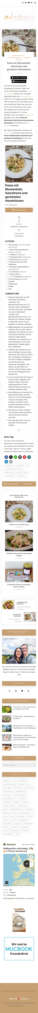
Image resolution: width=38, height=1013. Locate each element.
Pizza (12, 816)
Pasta (19, 472)
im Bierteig (8, 133)
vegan (5, 830)
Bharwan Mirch (25, 96)
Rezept (26, 472)
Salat (14, 820)
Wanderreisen (8, 834)
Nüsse (20, 469)
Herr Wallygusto (11, 484)
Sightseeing (7, 823)
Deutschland (8, 791)
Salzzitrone (9, 476)
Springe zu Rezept (19, 78)
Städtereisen (28, 823)
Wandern (25, 830)
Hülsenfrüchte (8, 798)
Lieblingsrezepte (14, 57)
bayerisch (6, 780)
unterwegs (24, 827)
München (6, 813)
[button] (6, 457)
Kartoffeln (7, 802)
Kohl (28, 465)
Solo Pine (27, 1005)
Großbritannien (20, 795)
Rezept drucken (19, 81)
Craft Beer (7, 788)
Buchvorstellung (9, 784)
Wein (17, 834)
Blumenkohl (9, 465)
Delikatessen (28, 788)
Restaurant (21, 816)
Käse (13, 805)
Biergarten (23, 780)
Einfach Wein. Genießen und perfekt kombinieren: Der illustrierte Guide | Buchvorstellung (24, 737)
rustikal (6, 820)
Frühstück (7, 795)
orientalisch (9, 472)
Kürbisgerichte (16, 809)
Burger (21, 784)
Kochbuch (25, 802)
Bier (14, 780)
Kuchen (5, 805)
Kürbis (5, 809)
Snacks (17, 823)
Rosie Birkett (29, 115)
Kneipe (16, 802)
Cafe (29, 784)
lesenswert (29, 809)
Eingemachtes (21, 791)
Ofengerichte (25, 813)
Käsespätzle (22, 805)
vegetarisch (20, 476)
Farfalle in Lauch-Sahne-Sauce (19, 524)
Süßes (5, 827)
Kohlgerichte (18, 55)
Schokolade (24, 820)
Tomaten (14, 827)
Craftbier (17, 788)
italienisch (20, 465)
